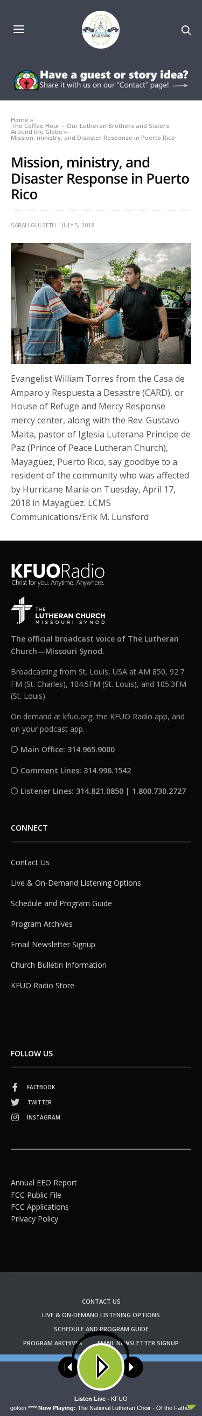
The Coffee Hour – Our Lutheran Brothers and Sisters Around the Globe (90, 129)
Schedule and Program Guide (61, 903)
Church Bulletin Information (59, 965)
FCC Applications (40, 1207)
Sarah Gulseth (33, 225)
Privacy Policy (34, 1218)
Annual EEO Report (44, 1182)
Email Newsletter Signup (53, 944)
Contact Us (30, 862)
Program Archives (42, 924)
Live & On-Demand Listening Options (76, 883)
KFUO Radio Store (42, 985)
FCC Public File (36, 1195)
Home (20, 120)
